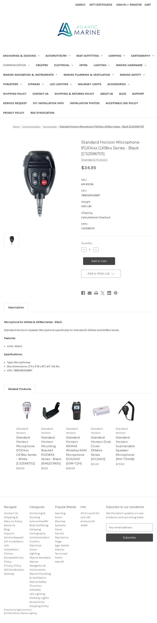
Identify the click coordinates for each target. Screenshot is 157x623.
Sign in (121, 4)
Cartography (140, 55)
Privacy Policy (13, 112)
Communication (14, 65)
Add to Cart (27, 416)
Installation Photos (85, 103)
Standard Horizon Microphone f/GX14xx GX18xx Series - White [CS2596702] (26, 450)
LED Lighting (59, 84)
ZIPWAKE (34, 84)
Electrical (62, 65)
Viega (58, 541)
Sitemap (9, 573)
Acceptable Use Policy (122, 103)
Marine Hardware (129, 65)
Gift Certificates (100, 4)
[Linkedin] (109, 293)
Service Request (15, 103)
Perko (58, 557)
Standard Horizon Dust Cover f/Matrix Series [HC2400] (101, 448)
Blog (122, 93)
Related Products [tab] (19, 389)
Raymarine (61, 537)
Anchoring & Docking (19, 55)
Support (138, 93)
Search (80, 4)
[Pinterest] (116, 293)
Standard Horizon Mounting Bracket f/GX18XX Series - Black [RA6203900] (51, 450)
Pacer (58, 529)
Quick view (26, 406)
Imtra (83, 65)
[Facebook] (83, 293)
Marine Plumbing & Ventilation (87, 74)
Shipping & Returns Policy (74, 93)
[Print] (96, 293)
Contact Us (40, 93)
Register (136, 4)
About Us (106, 93)
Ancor (58, 517)
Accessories (116, 84)
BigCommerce (24, 609)
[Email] (90, 293)
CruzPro (42, 65)
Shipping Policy (14, 93)
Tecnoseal (61, 553)
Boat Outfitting (87, 55)
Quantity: (86, 243)
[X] (103, 293)
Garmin (59, 533)
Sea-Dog (60, 513)
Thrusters (10, 84)
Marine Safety (130, 74)
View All (59, 561)
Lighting (100, 65)
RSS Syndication (42, 112)
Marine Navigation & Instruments (28, 74)
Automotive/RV (56, 55)
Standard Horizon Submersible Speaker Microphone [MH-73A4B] (125, 448)
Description (16, 307)
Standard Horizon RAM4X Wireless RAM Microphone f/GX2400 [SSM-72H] (76, 450)
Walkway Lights (89, 84)
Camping (115, 55)
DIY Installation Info (48, 103)
